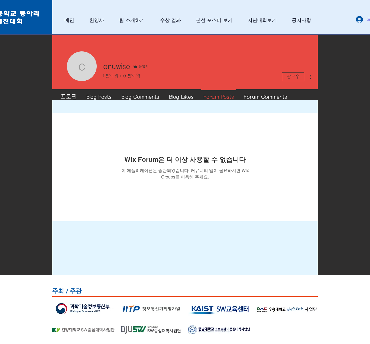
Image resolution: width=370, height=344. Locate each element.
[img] (83, 309)
